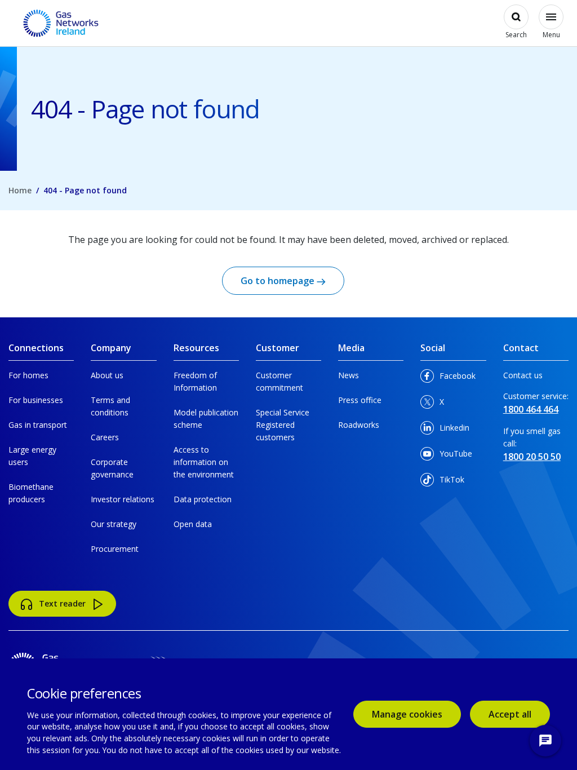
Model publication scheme (206, 418)
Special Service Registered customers (282, 424)
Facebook (453, 378)
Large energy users (32, 455)
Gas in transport (37, 424)
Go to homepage (279, 281)
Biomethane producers (31, 493)
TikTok (453, 482)
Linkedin (453, 430)
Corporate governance (112, 468)
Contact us (523, 375)
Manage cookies (407, 714)
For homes (28, 375)
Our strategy (113, 524)
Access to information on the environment (204, 462)
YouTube (453, 456)
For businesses (35, 400)
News (348, 375)
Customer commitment (279, 381)
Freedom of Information (195, 381)
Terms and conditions (110, 406)
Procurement (115, 548)
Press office (359, 400)
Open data (193, 524)
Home (20, 190)
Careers (105, 437)
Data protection (203, 499)
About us (107, 375)
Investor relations (122, 499)
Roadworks (358, 424)
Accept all (519, 713)
